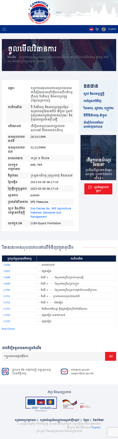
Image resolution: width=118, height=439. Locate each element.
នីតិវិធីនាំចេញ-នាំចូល (95, 115)
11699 (6, 283)
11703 (6, 308)
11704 (6, 314)
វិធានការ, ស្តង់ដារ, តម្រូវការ (98, 108)
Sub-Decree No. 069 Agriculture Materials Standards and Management (50, 212)
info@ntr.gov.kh (80, 369)
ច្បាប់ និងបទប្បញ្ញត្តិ (93, 93)
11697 (6, 271)
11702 (6, 302)
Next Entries (8, 328)
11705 (6, 321)
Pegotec (96, 427)
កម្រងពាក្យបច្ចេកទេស (26, 419)
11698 (6, 277)
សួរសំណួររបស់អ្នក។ (101, 189)
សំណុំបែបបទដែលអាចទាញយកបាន (93, 124)
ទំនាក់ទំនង (98, 419)
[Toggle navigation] (4, 29)
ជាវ (110, 356)
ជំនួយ (87, 419)
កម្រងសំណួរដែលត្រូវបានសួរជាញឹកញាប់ (61, 419)
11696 (6, 264)
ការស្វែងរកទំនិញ (92, 101)
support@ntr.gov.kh (82, 373)
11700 (6, 289)
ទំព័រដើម (11, 57)
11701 (6, 296)
